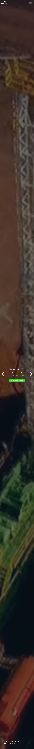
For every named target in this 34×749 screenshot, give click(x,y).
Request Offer (17, 379)
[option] (17, 374)
